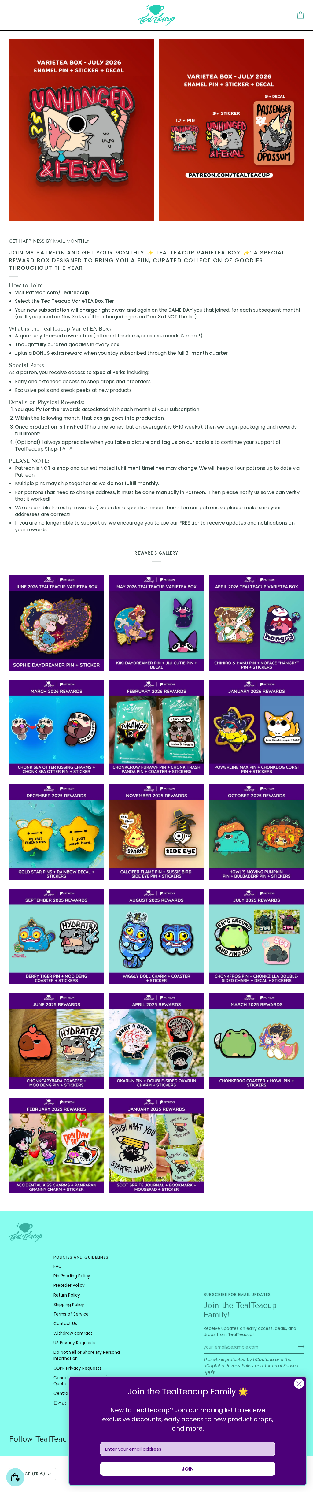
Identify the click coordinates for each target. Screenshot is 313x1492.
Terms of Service (281, 1366)
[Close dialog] (299, 1383)
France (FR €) (30, 1473)
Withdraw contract (72, 1333)
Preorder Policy (69, 1285)
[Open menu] (18, 15)
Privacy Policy (240, 1366)
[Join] (299, 1346)
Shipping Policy (68, 1305)
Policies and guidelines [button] (81, 1257)
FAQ (57, 1266)
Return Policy (66, 1295)
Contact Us (65, 1324)
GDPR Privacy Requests (77, 1368)
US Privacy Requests (74, 1343)
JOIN (188, 1468)
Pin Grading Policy (71, 1276)
